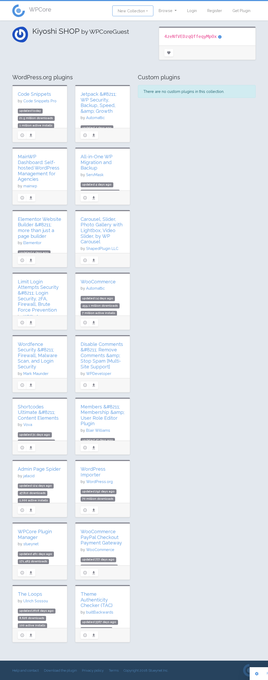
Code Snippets (34, 94)
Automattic (95, 117)
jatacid (29, 476)
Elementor (32, 242)
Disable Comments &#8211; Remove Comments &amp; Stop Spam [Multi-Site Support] (102, 355)
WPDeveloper (98, 373)
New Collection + (133, 11)
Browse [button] (166, 10)
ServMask (95, 174)
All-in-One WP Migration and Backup (97, 162)
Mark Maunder (35, 373)
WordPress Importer (93, 471)
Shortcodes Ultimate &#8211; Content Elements (38, 412)
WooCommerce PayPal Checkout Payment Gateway (101, 537)
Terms (114, 670)
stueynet (30, 544)
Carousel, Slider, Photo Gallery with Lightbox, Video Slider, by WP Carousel (101, 230)
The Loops (30, 594)
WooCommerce (98, 281)
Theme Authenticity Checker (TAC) (97, 599)
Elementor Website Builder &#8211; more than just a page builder (39, 227)
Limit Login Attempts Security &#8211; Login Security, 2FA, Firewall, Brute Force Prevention (38, 296)
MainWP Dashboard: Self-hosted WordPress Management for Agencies (38, 168)
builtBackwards (99, 612)
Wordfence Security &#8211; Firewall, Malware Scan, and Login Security (37, 355)
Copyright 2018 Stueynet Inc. (146, 670)
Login (192, 10)
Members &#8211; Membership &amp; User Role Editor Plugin (102, 415)
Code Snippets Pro (40, 101)
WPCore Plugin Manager (35, 534)
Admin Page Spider (39, 469)
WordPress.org (99, 481)
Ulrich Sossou (35, 601)
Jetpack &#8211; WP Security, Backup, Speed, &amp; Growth (98, 102)
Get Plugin (241, 10)
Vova (27, 424)
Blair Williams (98, 430)
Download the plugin (60, 670)
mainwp (30, 186)
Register (214, 10)
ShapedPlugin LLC (102, 248)
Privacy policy (93, 670)
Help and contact (25, 670)
